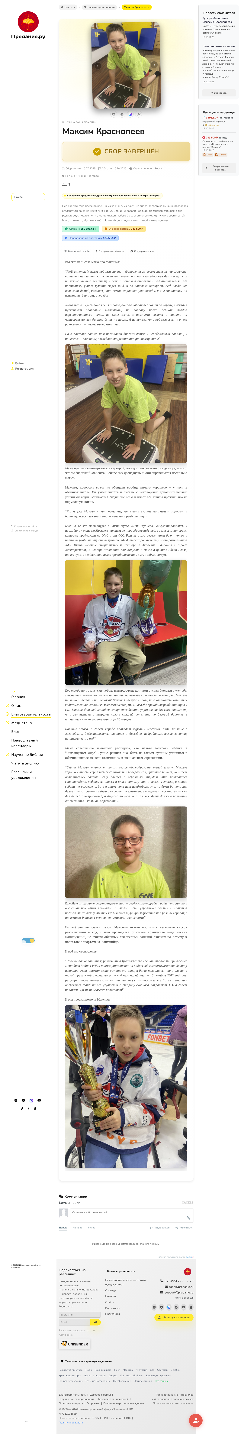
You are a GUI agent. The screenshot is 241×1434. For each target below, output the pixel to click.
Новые (63, 1227)
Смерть (113, 1375)
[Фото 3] (127, 106)
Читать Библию (25, 763)
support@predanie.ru (179, 1294)
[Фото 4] (129, 105)
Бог (152, 1370)
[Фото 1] (122, 106)
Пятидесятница (143, 1381)
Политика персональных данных (123, 1403)
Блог (15, 731)
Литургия (141, 1370)
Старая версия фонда (26, 530)
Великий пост (103, 1370)
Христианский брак (70, 1375)
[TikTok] (22, 1108)
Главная (18, 696)
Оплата (222, 154)
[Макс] (31, 1100)
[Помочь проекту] (196, 1420)
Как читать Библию (131, 1375)
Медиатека (21, 722)
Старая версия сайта (25, 526)
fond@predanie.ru (181, 1287)
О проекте (93, 1403)
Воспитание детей (95, 1375)
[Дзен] (28, 1108)
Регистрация (24, 368)
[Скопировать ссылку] (138, 114)
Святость (162, 1370)
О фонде (110, 1290)
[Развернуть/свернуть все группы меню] (13, 691)
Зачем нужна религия (158, 1375)
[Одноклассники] (34, 1108)
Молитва (128, 1370)
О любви (175, 1370)
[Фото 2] (124, 106)
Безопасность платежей (113, 1399)
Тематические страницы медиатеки (88, 1361)
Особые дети (212, 125)
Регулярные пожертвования (76, 1399)
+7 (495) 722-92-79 (179, 1281)
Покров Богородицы (70, 1381)
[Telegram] (24, 1100)
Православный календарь (24, 743)
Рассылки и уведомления (23, 774)
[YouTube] (39, 1100)
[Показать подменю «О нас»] (7, 705)
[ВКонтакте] (16, 1100)
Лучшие (77, 1227)
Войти (19, 363)
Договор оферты (100, 1395)
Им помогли (112, 1308)
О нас (16, 705)
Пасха (88, 1370)
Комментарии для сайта (176, 1257)
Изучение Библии (27, 754)
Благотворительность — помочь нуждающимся (125, 1282)
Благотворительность (31, 714)
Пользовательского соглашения (173, 1403)
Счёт (209, 154)
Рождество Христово (70, 1370)
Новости (110, 1296)
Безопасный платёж (79, 251)
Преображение (122, 1381)
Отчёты (109, 1302)
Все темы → (162, 1381)
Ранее (91, 1227)
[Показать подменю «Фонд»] (7, 714)
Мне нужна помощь (177, 1317)
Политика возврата (71, 1403)
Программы (112, 1314)
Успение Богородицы (97, 1381)
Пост (117, 1370)
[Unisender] (74, 1343)
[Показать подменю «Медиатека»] (7, 722)
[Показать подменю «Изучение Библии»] (7, 754)
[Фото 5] (132, 105)
